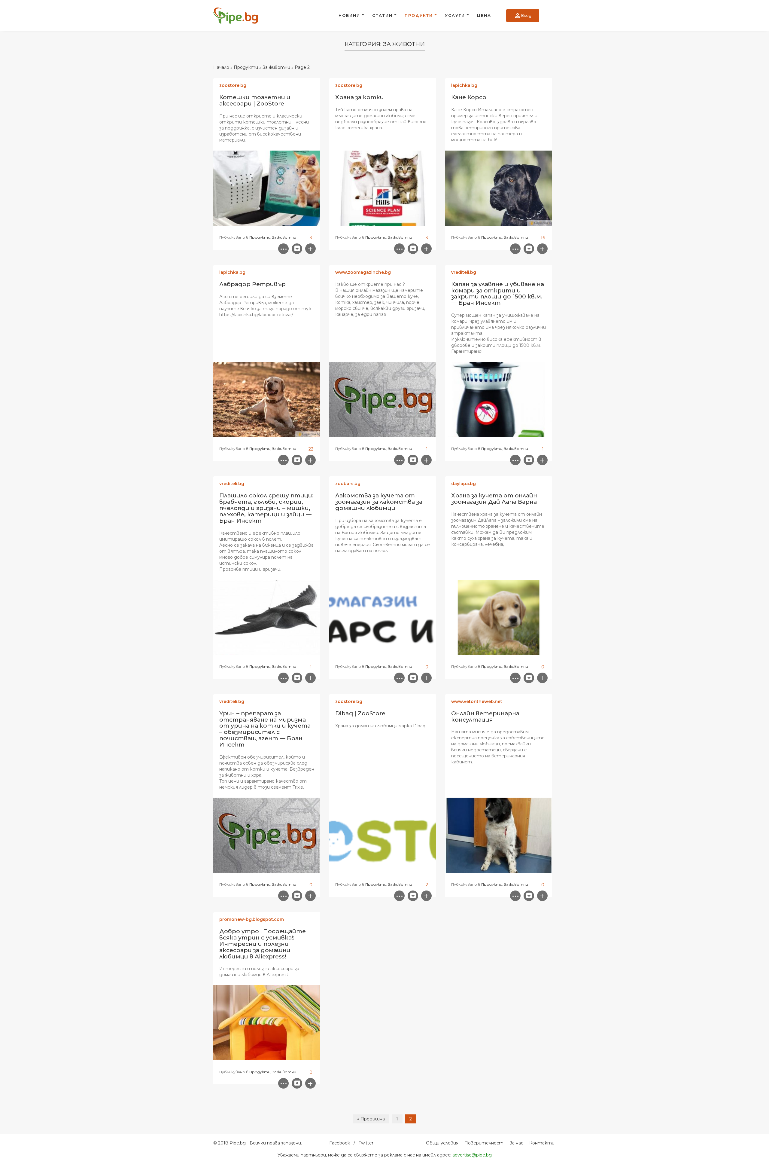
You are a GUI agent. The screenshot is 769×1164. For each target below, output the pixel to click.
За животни (276, 67)
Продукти (419, 15)
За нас (516, 1143)
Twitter (366, 1143)
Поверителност (483, 1143)
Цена (484, 15)
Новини (349, 15)
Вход (522, 15)
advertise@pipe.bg (472, 1155)
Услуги (455, 15)
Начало (221, 67)
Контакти (542, 1143)
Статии (382, 15)
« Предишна (371, 1119)
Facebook (339, 1143)
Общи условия (442, 1143)
